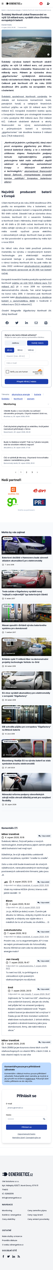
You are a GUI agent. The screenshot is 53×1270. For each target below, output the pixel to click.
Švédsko (5, 399)
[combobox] (26, 404)
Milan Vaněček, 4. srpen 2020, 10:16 (33, 885)
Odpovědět (46, 836)
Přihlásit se (27, 1127)
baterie (37, 394)
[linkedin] (26, 322)
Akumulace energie (14, 10)
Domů (3, 10)
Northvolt (18, 399)
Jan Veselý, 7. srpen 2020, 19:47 (35, 994)
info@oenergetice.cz (11, 1197)
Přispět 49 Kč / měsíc (26, 381)
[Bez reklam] (41, 3)
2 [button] (26, 472)
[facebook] (7, 322)
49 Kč (9, 350)
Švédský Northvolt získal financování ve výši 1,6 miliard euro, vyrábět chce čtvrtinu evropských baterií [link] (36, 10)
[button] (16, 472)
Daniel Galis (7, 25)
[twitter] (16, 322)
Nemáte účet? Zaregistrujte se (26, 1137)
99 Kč (20, 350)
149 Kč (31, 350)
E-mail (9, 1103)
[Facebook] (4, 1256)
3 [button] (32, 472)
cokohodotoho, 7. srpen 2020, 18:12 (26, 967)
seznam (30, 399)
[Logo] (14, 4)
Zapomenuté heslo (26, 1134)
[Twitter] (9, 1256)
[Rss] (20, 1256)
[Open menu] (3, 3)
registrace (30, 1078)
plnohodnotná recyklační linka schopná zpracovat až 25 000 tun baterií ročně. (26, 270)
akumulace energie (21, 394)
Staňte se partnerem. (26, 510)
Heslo (8, 1115)
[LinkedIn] (14, 1256)
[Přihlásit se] (48, 3)
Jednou (15, 343)
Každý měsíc (38, 343)
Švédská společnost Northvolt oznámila (24, 96)
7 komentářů (21, 27)
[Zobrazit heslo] (44, 1119)
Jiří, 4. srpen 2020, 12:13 (29, 907)
